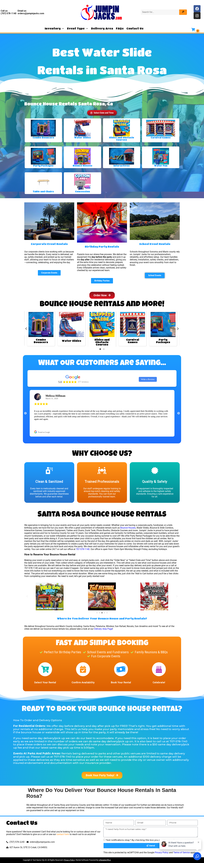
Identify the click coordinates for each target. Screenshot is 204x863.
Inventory (53, 28)
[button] (102, 95)
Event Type (76, 28)
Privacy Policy (161, 834)
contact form (62, 816)
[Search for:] (160, 12)
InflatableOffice (105, 842)
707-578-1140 (83, 531)
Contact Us (134, 28)
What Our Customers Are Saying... (102, 346)
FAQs (120, 28)
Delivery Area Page (103, 611)
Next (178, 395)
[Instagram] (197, 15)
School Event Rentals (154, 226)
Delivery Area (102, 28)
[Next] (178, 311)
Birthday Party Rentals (102, 228)
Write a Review (148, 361)
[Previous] (26, 311)
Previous (25, 395)
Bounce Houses (128, 510)
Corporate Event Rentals (49, 226)
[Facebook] (197, 8)
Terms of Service (181, 834)
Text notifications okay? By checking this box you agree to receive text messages (149, 822)
